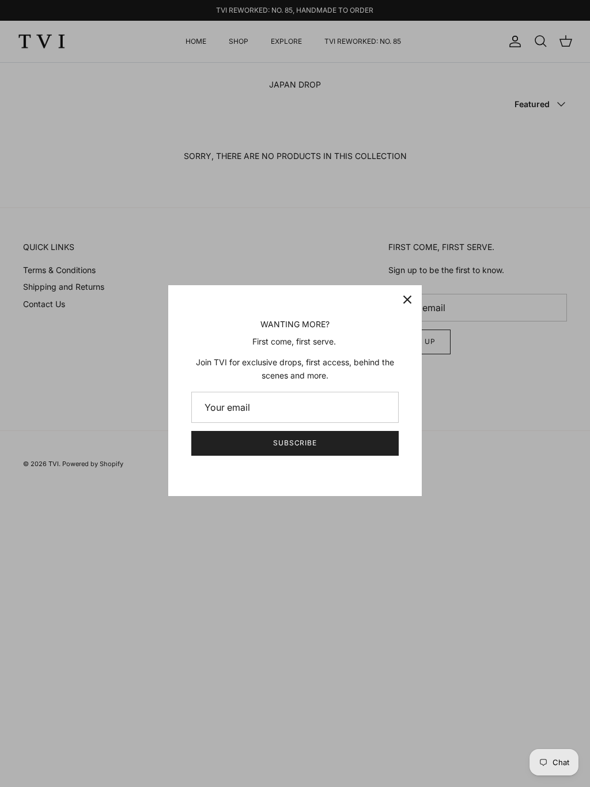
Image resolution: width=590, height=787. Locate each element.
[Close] (407, 299)
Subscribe (295, 442)
